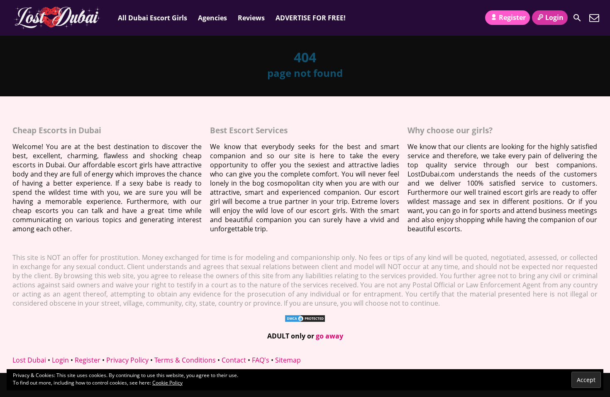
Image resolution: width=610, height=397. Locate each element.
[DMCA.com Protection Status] (305, 320)
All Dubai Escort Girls (152, 17)
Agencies (212, 17)
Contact (234, 360)
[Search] (577, 17)
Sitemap (288, 360)
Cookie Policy (167, 382)
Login (554, 17)
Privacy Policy (127, 360)
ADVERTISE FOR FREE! (311, 17)
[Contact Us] (594, 17)
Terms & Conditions (185, 360)
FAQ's (260, 360)
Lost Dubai (29, 360)
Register (512, 17)
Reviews (251, 17)
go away (329, 336)
